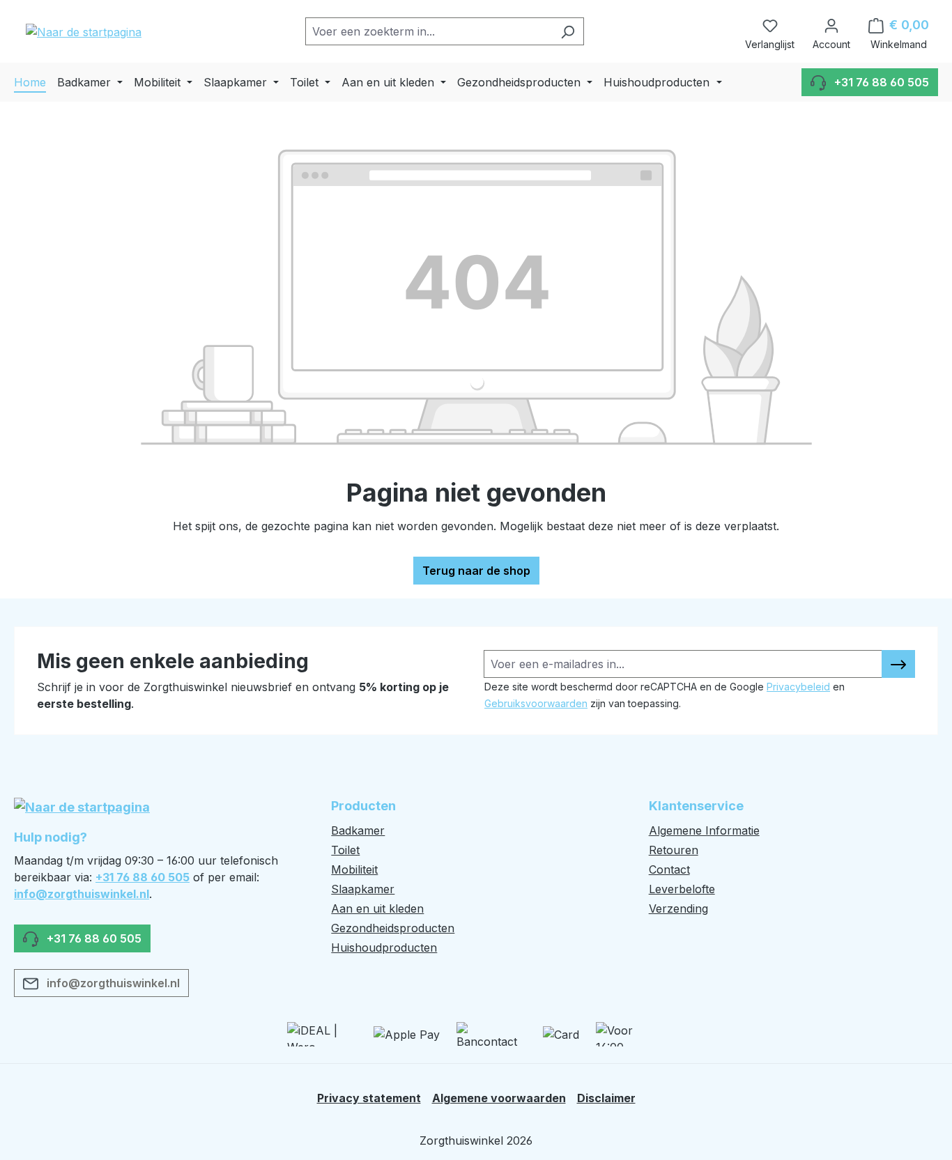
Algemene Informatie (704, 830)
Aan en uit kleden (377, 908)
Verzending (678, 908)
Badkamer (358, 830)
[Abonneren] (898, 664)
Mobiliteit (354, 869)
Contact (669, 869)
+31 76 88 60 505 (142, 877)
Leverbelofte (682, 889)
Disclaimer (606, 1098)
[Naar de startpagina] (83, 31)
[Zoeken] (567, 31)
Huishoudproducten (384, 947)
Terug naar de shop (476, 571)
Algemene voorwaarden (499, 1098)
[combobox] (428, 31)
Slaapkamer (362, 889)
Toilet (345, 850)
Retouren (673, 850)
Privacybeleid (798, 687)
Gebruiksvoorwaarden (536, 703)
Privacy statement (369, 1098)
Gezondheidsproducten (392, 928)
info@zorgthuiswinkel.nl (81, 894)
